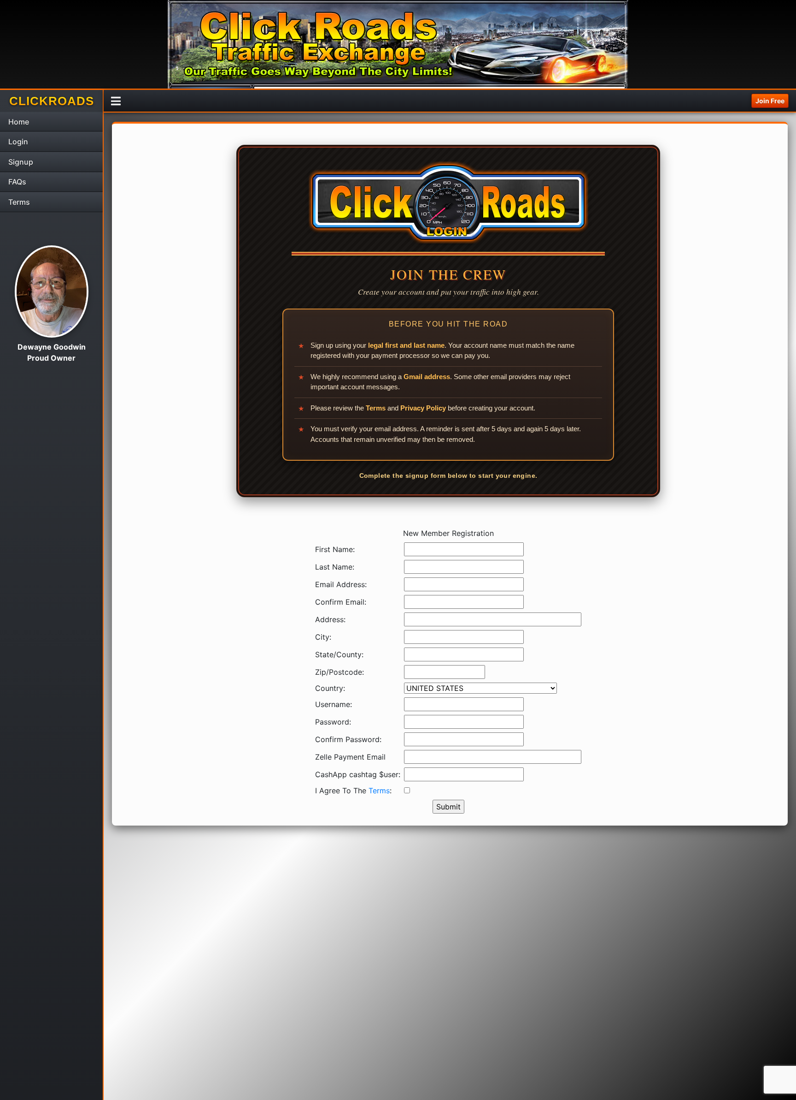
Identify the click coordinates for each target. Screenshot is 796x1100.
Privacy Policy (423, 408)
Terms (376, 408)
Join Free (769, 101)
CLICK (51, 101)
